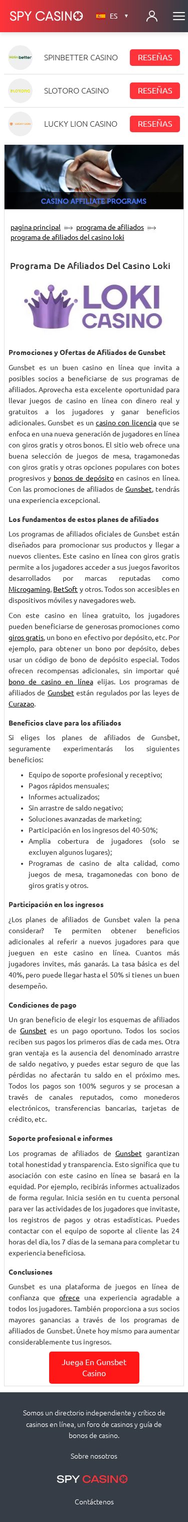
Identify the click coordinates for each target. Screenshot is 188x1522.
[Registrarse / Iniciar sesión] (151, 16)
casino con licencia (126, 423)
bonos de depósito (84, 478)
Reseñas (155, 57)
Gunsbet (138, 489)
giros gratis (26, 638)
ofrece (69, 1298)
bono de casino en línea (51, 682)
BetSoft (65, 589)
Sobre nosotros (94, 1456)
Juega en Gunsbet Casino (94, 1368)
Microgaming (29, 589)
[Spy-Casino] (46, 16)
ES (119, 16)
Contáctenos (94, 1502)
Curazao (21, 704)
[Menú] (179, 16)
